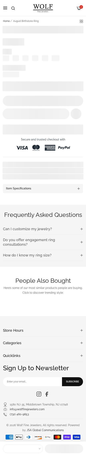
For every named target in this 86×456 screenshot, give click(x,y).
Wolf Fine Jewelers (32, 176)
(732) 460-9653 (19, 414)
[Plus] (77, 101)
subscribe (72, 381)
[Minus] (8, 101)
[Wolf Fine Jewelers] (43, 8)
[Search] (13, 8)
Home (6, 21)
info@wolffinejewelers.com (27, 409)
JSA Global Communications (45, 430)
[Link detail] (38, 394)
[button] (76, 114)
